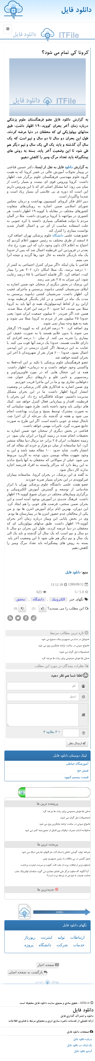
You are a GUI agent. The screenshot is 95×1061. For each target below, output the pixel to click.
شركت (62, 945)
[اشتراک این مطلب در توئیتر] (18, 617)
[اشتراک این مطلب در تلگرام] (33, 617)
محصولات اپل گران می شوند (73, 652)
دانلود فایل (76, 11)
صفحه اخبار (46, 965)
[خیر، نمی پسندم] (22, 608)
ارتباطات (77, 937)
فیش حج (82, 770)
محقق (20, 599)
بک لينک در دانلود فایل (79, 1045)
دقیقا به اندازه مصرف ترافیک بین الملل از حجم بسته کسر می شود (57, 830)
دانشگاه (57, 235)
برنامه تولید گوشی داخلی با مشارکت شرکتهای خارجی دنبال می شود (55, 852)
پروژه (28, 945)
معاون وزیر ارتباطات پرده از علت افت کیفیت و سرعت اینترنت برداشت (54, 865)
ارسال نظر (75, 743)
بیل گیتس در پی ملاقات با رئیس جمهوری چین (66, 858)
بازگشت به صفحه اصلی (26, 972)
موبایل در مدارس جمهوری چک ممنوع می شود (64, 639)
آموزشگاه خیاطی (77, 763)
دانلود (69, 167)
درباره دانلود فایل (82, 1039)
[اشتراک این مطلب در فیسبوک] (25, 617)
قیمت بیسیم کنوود (76, 777)
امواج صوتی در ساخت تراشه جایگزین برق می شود (63, 645)
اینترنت (46, 937)
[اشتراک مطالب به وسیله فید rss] (10, 617)
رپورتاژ (29, 937)
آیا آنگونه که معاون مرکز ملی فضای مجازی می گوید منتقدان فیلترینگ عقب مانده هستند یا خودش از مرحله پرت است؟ (51, 873)
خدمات (79, 945)
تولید (61, 937)
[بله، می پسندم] (43, 608)
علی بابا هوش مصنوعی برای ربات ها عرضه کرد (65, 658)
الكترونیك (58, 599)
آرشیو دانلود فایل (83, 1051)
